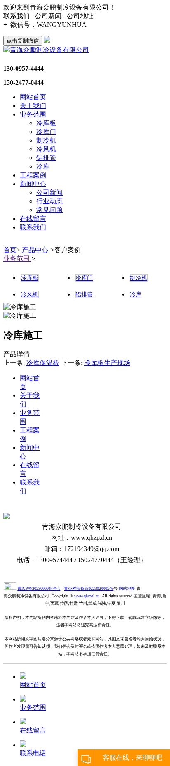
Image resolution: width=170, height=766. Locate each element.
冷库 (43, 166)
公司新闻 (49, 192)
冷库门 (46, 131)
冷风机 (46, 149)
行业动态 (49, 201)
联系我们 (33, 227)
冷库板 (46, 122)
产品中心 (35, 249)
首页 (10, 249)
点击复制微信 (23, 41)
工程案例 (33, 175)
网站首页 (33, 96)
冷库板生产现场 (107, 362)
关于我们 (33, 105)
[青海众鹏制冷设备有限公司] (46, 49)
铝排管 (46, 157)
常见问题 (49, 209)
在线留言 (33, 218)
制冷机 (46, 140)
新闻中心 (33, 183)
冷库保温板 (42, 362)
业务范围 (33, 114)
